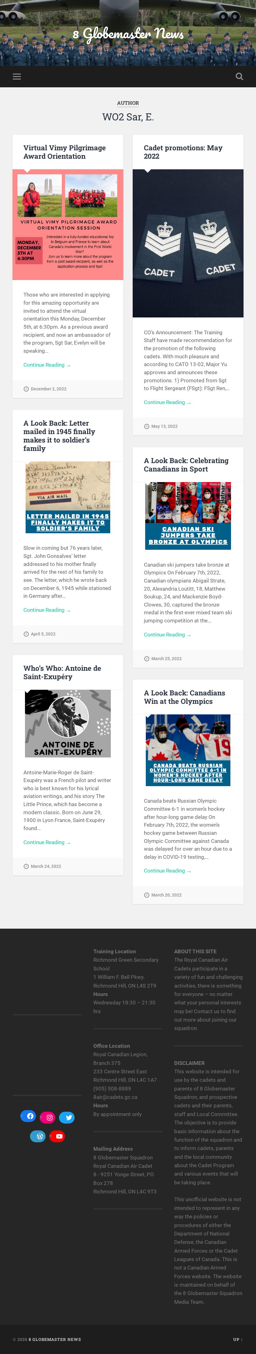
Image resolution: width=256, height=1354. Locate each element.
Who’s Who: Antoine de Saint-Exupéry (62, 672)
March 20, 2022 (166, 895)
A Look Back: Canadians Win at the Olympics (184, 697)
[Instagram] (49, 1117)
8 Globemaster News (128, 33)
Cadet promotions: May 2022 (183, 152)
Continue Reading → (47, 365)
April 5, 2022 (43, 634)
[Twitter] (69, 1117)
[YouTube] (59, 1136)
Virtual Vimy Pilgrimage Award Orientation (64, 152)
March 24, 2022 (46, 866)
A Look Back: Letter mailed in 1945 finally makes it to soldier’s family (59, 435)
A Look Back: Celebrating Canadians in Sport (186, 464)
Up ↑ (238, 1339)
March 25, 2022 (166, 658)
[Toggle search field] (239, 76)
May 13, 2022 (164, 426)
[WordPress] (40, 1136)
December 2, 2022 (48, 389)
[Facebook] (30, 1116)
